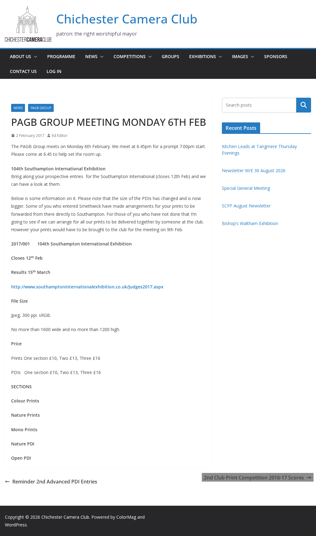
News (91, 56)
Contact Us (23, 71)
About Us (20, 56)
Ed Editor (60, 135)
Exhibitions (202, 56)
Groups (170, 56)
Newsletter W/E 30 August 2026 (253, 170)
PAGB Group (41, 108)
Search (303, 105)
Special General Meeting (246, 188)
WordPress (16, 525)
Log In (54, 71)
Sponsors (275, 56)
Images (240, 56)
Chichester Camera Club (127, 18)
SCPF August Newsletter (246, 206)
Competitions (130, 56)
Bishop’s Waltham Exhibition (250, 223)
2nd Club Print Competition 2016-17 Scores (254, 477)
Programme (61, 56)
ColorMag (126, 517)
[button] (34, 56)
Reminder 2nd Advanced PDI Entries (54, 481)
